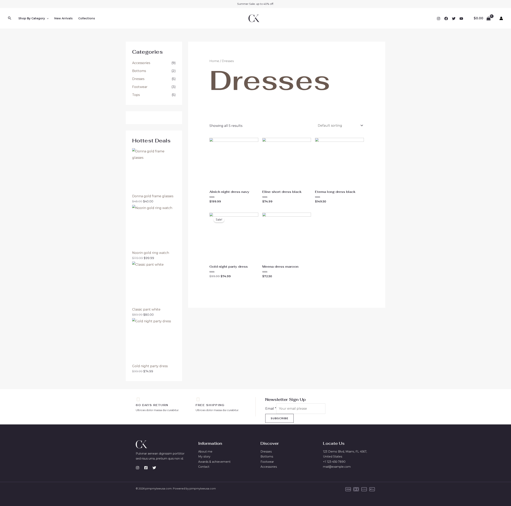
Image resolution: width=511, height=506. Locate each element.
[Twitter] (454, 18)
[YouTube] (461, 18)
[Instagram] (438, 18)
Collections (86, 18)
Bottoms (139, 71)
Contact (203, 467)
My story (204, 456)
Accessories (141, 63)
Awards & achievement (214, 462)
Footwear (140, 87)
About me (205, 451)
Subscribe (279, 418)
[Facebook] (446, 18)
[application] (47, 18)
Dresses (138, 79)
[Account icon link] (501, 18)
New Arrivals (63, 18)
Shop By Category (31, 18)
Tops (136, 95)
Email (270, 408)
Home (214, 61)
